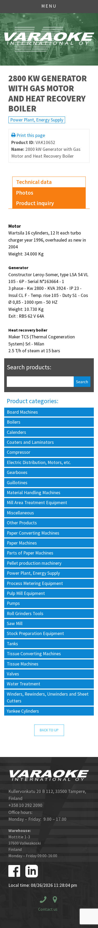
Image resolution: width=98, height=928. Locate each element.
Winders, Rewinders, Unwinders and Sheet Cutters (48, 697)
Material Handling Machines (33, 492)
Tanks (12, 644)
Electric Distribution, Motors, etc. (39, 462)
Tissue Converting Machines (34, 654)
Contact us (47, 909)
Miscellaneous (20, 513)
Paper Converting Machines (33, 533)
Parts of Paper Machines (30, 553)
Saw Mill (14, 623)
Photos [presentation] (24, 192)
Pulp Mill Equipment (26, 593)
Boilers (13, 422)
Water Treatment (23, 684)
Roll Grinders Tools (25, 613)
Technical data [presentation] (34, 181)
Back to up (49, 730)
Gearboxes (17, 472)
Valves (13, 674)
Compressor (18, 452)
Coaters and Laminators (30, 442)
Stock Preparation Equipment (35, 633)
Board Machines (22, 412)
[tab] (49, 182)
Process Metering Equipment (35, 583)
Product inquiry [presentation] (35, 203)
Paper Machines (22, 543)
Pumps (13, 603)
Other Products (22, 523)
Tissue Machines (22, 664)
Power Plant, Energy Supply (36, 120)
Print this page (30, 135)
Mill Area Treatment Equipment (37, 502)
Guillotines (17, 483)
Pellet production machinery (34, 563)
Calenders (16, 432)
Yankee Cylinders (23, 711)
